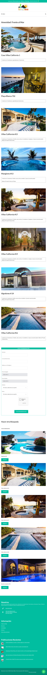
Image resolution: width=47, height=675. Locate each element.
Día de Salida (4, 378)
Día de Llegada (5, 371)
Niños (3, 391)
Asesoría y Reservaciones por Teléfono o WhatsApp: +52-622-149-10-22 (22, 1)
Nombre (3, 352)
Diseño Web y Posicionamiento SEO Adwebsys (20, 670)
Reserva (5, 459)
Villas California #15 (9, 134)
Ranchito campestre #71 (5, 583)
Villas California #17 (9, 214)
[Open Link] (43, 671)
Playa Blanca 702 (8, 96)
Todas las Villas (4, 623)
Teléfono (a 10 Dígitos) (6, 365)
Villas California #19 (9, 254)
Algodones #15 (4, 456)
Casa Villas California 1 (10, 55)
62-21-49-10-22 (9, 608)
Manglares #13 (7, 174)
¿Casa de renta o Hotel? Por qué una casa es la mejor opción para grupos (19, 659)
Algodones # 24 (7, 293)
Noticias (2, 630)
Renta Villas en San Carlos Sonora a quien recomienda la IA (17, 646)
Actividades (3, 627)
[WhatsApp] (38, 1)
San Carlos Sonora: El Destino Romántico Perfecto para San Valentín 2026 (20, 655)
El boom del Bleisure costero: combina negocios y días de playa (18, 642)
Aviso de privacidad (32, 672)
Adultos (3, 384)
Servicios (3, 625)
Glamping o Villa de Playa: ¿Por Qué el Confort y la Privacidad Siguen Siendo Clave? (21, 650)
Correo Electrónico (6, 358)
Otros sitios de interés (5, 632)
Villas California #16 (9, 333)
